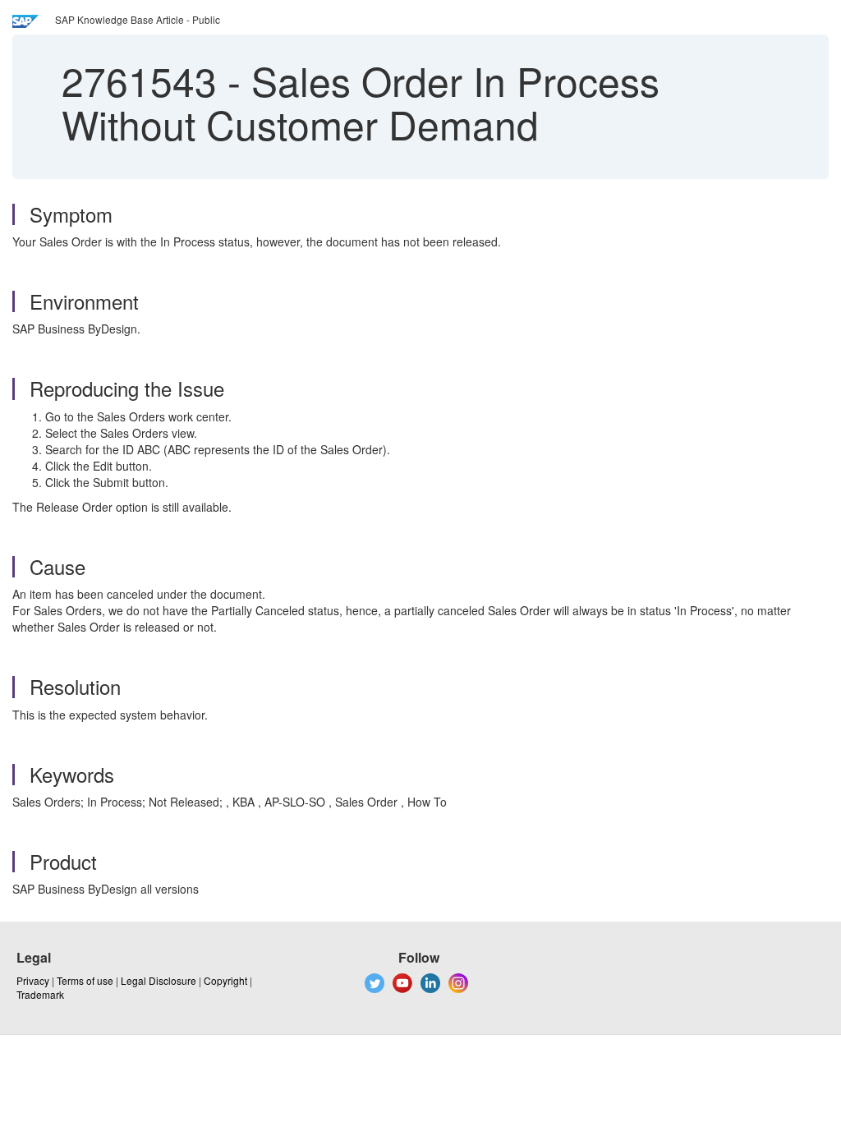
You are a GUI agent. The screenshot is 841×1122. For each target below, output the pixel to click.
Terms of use (85, 980)
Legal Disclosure (158, 980)
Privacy (32, 980)
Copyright (225, 980)
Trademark (40, 994)
